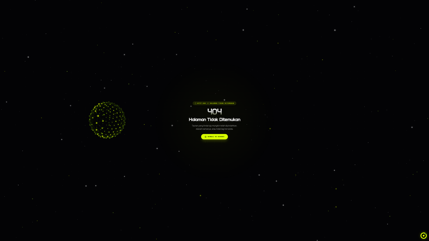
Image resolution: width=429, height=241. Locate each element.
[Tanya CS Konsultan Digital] (424, 236)
